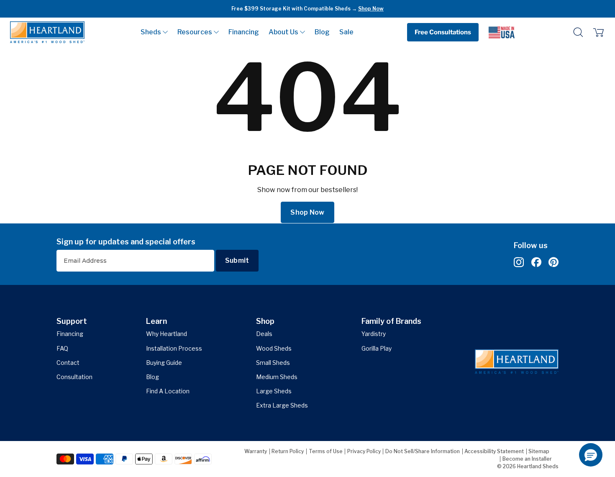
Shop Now (371, 8)
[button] (154, 32)
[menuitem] (154, 32)
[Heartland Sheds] (47, 32)
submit (237, 260)
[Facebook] (536, 262)
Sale (346, 32)
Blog (322, 32)
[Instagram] (519, 262)
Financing (243, 32)
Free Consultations (443, 32)
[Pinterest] (553, 262)
